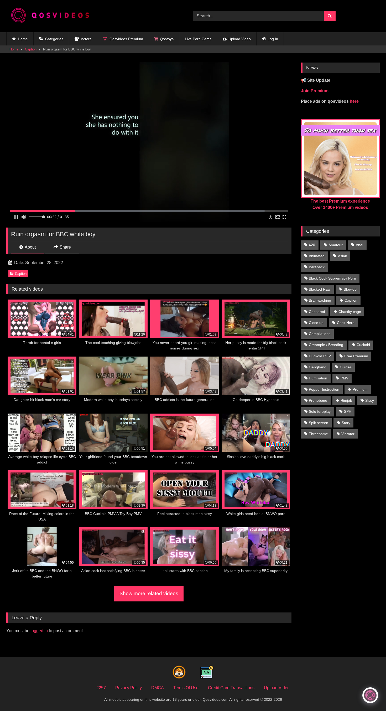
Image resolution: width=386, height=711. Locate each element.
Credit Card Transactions (231, 688)
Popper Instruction (324, 389)
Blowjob (350, 289)
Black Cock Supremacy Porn (332, 278)
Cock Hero (345, 323)
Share (65, 247)
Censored (317, 312)
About (30, 247)
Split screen (318, 423)
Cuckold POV (320, 356)
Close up (316, 323)
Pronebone (318, 400)
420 (312, 245)
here (354, 101)
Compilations (319, 334)
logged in (39, 630)
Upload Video (239, 39)
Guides (346, 367)
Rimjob (346, 400)
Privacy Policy (128, 688)
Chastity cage (349, 312)
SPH (347, 411)
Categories (54, 39)
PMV (344, 378)
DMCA (157, 688)
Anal (359, 245)
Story (346, 423)
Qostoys (167, 39)
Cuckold (363, 345)
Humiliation (318, 378)
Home (23, 39)
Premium (360, 389)
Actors (86, 39)
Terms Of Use (186, 688)
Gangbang (317, 367)
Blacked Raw (319, 289)
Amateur (335, 245)
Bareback (317, 267)
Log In (273, 39)
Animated (317, 256)
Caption (30, 49)
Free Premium (356, 356)
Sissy (369, 400)
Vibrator (347, 434)
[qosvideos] (52, 16)
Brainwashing (320, 300)
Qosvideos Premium (126, 39)
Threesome (318, 434)
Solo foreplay (320, 411)
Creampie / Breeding (326, 345)
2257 (101, 688)
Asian (342, 256)
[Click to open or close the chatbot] (370, 695)
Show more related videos (148, 593)
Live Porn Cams (198, 39)
